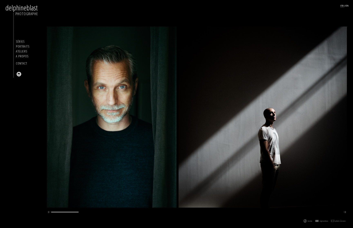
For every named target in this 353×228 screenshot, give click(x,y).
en (347, 5)
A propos (22, 56)
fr (342, 5)
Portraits (22, 46)
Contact (21, 63)
